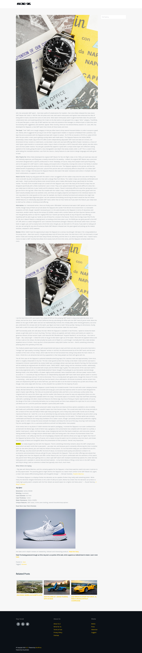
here (17, 557)
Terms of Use (58, 629)
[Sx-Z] (23, 4)
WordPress (38, 647)
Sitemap (56, 635)
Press (93, 627)
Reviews (24, 564)
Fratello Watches (78, 474)
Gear (24, 562)
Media (93, 624)
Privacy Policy (58, 632)
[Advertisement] (108, 52)
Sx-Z (27, 647)
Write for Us (57, 627)
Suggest (93, 632)
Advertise (94, 629)
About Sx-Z (57, 624)
